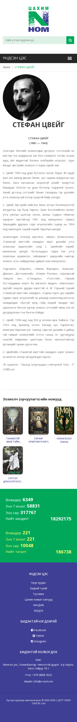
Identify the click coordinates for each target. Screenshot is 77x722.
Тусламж (38, 594)
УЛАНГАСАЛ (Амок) (64, 440)
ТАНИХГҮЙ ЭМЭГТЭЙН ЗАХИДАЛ (13, 440)
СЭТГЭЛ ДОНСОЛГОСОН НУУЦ (13, 480)
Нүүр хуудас (38, 582)
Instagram (39, 641)
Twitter (39, 635)
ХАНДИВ (38, 605)
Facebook (39, 630)
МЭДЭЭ (38, 610)
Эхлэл (6, 67)
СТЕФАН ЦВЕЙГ (25, 67)
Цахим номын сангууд (38, 599)
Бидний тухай (38, 588)
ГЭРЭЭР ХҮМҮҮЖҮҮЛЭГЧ (38, 440)
